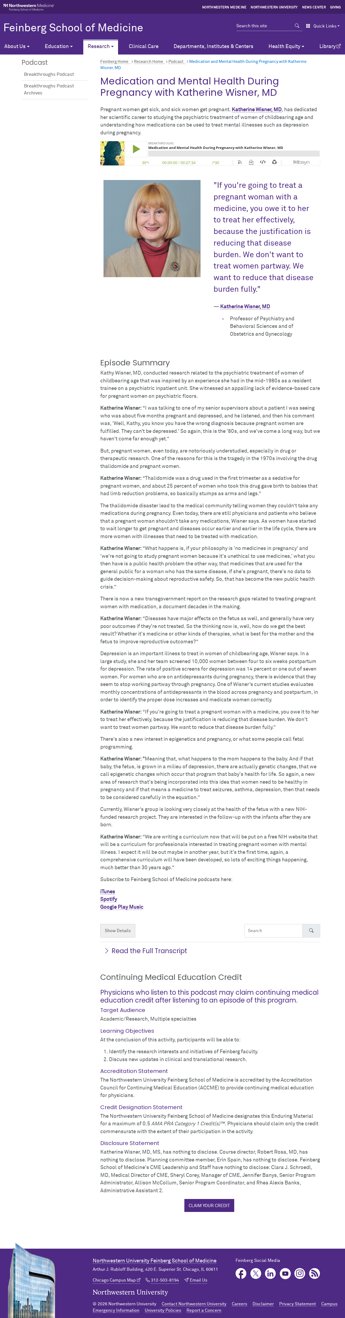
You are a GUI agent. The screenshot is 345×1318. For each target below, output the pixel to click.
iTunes (107, 891)
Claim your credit (209, 1206)
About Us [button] (15, 46)
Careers (239, 1304)
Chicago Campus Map (114, 1280)
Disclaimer (263, 1304)
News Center (314, 7)
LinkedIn (270, 1273)
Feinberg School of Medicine (73, 28)
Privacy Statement (297, 1304)
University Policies (163, 1310)
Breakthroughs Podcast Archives (49, 90)
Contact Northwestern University (194, 1304)
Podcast (176, 62)
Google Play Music (121, 907)
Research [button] (99, 46)
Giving (335, 7)
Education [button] (57, 46)
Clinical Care (143, 46)
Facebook (241, 1273)
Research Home (148, 62)
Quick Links (324, 26)
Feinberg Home (114, 62)
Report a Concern (204, 1310)
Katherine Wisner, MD (257, 109)
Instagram (299, 1273)
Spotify (108, 899)
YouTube (285, 1273)
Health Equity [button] (284, 46)
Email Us (198, 1280)
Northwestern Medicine (224, 7)
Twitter (255, 1273)
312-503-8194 (165, 1280)
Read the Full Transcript (149, 950)
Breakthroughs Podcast (49, 74)
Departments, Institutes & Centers (213, 46)
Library (327, 46)
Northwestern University (274, 7)
